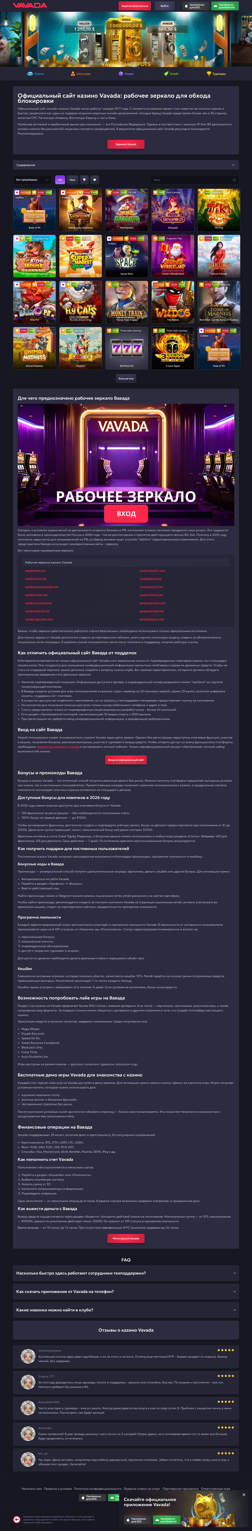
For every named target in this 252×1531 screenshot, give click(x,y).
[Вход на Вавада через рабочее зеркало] (126, 465)
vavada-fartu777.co (151, 586)
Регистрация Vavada (126, 1238)
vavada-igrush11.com (152, 570)
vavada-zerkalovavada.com (41, 586)
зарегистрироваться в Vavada (58, 746)
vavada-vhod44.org (151, 594)
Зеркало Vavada (126, 144)
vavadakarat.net (35, 570)
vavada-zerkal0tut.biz (38, 603)
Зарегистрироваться (134, 6)
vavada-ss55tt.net (36, 594)
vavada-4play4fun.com (39, 619)
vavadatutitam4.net (151, 619)
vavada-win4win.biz (151, 611)
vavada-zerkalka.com (152, 603)
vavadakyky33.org (150, 578)
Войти (165, 6)
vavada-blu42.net (35, 578)
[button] (4, 39)
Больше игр (126, 378)
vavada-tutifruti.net (37, 611)
